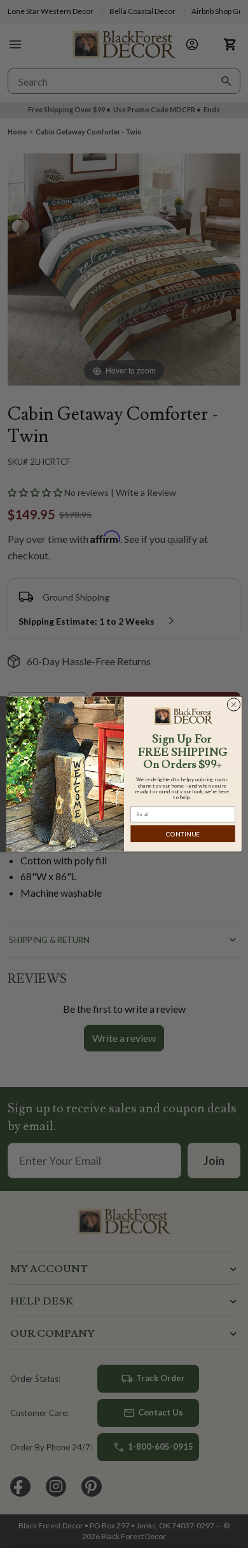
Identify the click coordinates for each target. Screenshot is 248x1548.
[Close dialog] (233, 704)
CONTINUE (183, 834)
